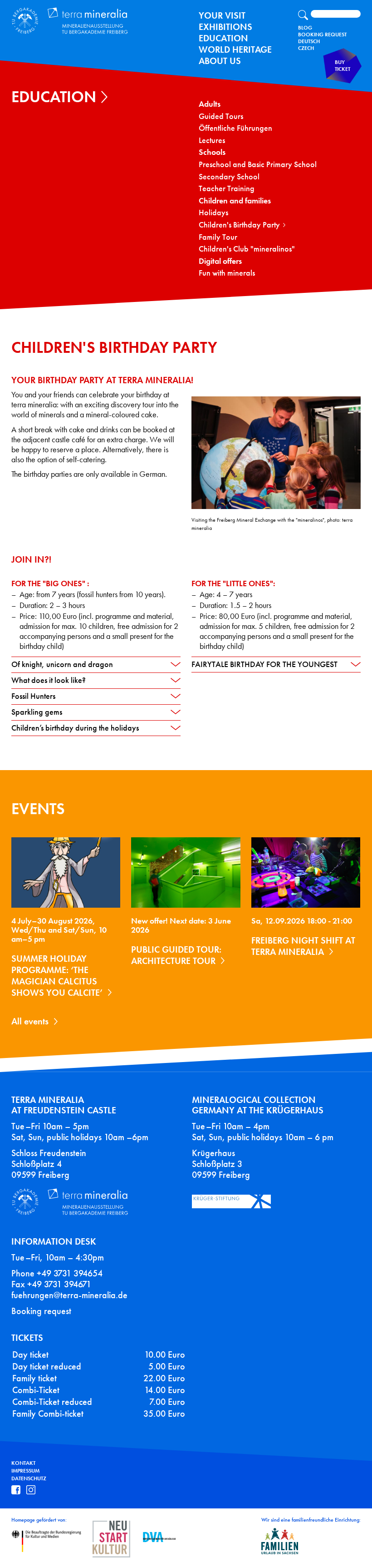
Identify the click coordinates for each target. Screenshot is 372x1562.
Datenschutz (28, 1478)
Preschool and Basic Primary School (258, 164)
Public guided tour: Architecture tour (176, 955)
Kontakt (23, 1463)
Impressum (25, 1471)
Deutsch (309, 41)
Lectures (212, 140)
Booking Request (322, 34)
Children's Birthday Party (239, 225)
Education (223, 38)
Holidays (213, 212)
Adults (209, 104)
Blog (305, 28)
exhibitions (225, 26)
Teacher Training (227, 188)
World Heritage (235, 49)
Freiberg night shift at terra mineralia (303, 946)
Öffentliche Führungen (235, 128)
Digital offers (220, 261)
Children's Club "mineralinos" (247, 249)
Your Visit (222, 15)
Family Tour (218, 237)
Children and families (235, 201)
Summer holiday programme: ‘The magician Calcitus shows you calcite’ (57, 975)
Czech (306, 48)
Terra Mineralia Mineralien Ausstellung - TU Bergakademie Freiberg (75, 21)
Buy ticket (342, 65)
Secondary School (229, 177)
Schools (212, 152)
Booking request (41, 1310)
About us (220, 60)
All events (30, 1021)
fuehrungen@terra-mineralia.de (69, 1295)
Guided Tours (221, 116)
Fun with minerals (227, 273)
